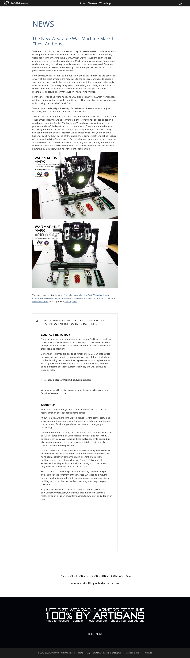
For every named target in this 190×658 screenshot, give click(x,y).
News (43, 23)
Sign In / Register (180, 3)
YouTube (148, 653)
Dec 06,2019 (70, 301)
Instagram (116, 653)
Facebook (129, 653)
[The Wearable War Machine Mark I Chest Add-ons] (75, 153)
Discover (92, 3)
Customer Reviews (101, 653)
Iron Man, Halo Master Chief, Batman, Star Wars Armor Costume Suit (74, 328)
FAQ (88, 653)
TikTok (138, 653)
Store (82, 3)
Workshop (105, 3)
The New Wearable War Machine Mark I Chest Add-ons (72, 41)
